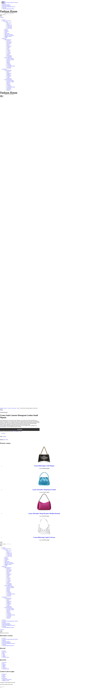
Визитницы (4, 678)
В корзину (19, 429)
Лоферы (4, 656)
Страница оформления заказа (8, 645)
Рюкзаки (4, 676)
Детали (3, 433)
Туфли (3, 654)
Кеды (3, 653)
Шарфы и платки (5, 680)
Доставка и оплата (6, 641)
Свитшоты (4, 667)
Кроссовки (4, 651)
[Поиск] (1, 16)
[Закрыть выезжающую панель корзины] (1, 631)
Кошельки (4, 674)
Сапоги (3, 655)
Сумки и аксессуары (12, 408)
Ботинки (4, 650)
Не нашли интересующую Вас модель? (10, 639)
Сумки (18, 408)
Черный (4, 436)
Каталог (5, 408)
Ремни (3, 675)
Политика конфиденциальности (8, 643)
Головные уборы (5, 657)
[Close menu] (1, 542)
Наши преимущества (6, 642)
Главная (1, 408)
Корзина (4, 640)
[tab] (44, 433)
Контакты (4, 644)
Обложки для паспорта (7, 679)
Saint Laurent (5, 439)
